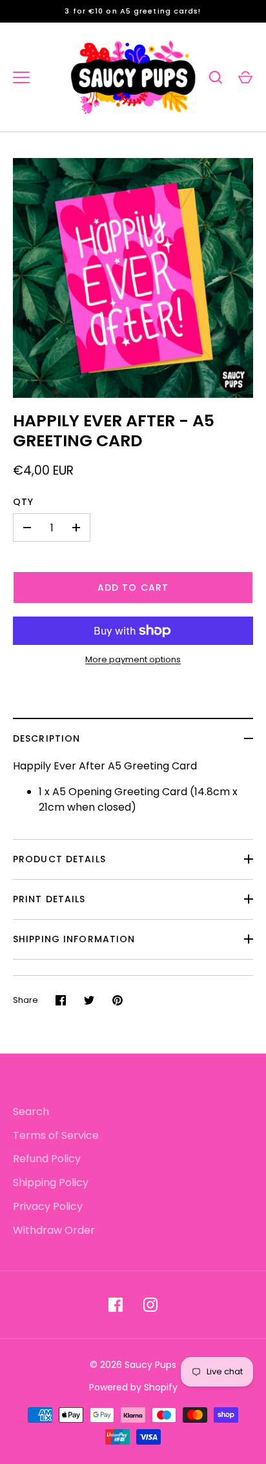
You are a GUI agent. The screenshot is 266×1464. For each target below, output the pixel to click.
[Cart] (245, 77)
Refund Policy (47, 1158)
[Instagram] (150, 1305)
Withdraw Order (54, 1230)
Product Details (59, 859)
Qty (23, 501)
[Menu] (21, 77)
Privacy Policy (48, 1206)
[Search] (215, 77)
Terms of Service (56, 1135)
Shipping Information (74, 939)
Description (46, 738)
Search (31, 1111)
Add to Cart (133, 587)
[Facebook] (115, 1305)
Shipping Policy (50, 1182)
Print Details (49, 899)
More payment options (133, 659)
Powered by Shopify (133, 1387)
